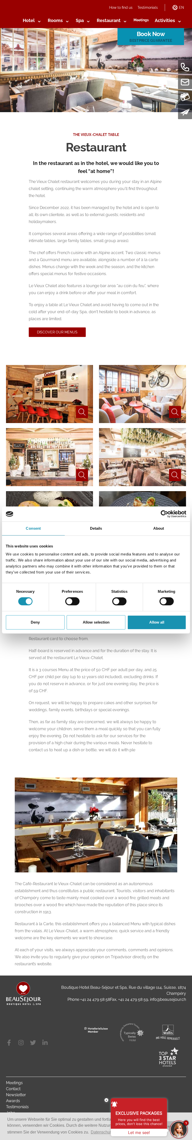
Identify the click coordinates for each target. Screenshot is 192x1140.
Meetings (141, 20)
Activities (165, 20)
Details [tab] (96, 528)
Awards (13, 1100)
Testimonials (148, 8)
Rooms (55, 20)
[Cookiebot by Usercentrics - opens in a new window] (164, 514)
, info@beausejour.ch (167, 999)
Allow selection (96, 622)
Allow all (156, 622)
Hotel (29, 20)
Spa (80, 20)
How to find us (120, 8)
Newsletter (16, 1094)
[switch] (72, 601)
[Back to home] (24, 994)
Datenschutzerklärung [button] (110, 1132)
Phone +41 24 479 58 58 (89, 999)
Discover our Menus (57, 332)
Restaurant (108, 20)
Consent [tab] (33, 528)
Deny (35, 622)
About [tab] (158, 528)
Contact (13, 1088)
